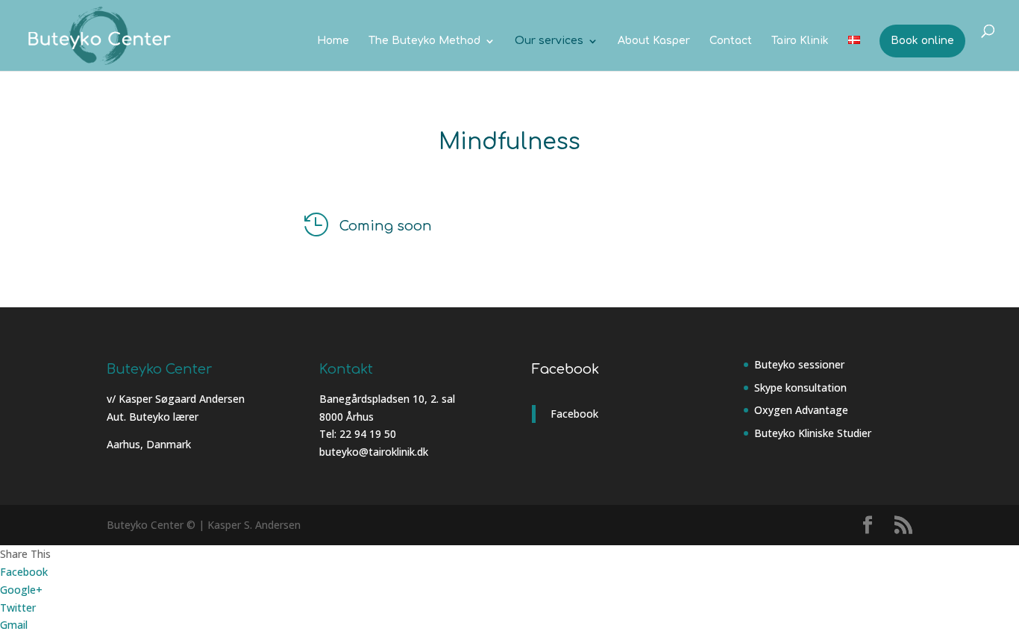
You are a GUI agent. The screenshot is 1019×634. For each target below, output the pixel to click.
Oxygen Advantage (801, 410)
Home (333, 41)
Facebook (565, 369)
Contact (730, 41)
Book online (922, 40)
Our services (549, 41)
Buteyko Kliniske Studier (812, 433)
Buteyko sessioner (799, 364)
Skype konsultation (800, 387)
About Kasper (654, 41)
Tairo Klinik (800, 41)
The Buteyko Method (424, 41)
